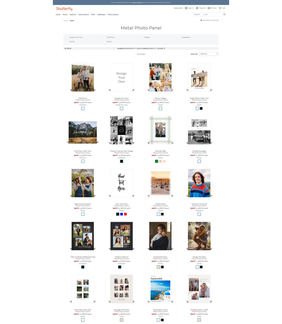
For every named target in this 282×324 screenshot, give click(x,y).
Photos (214, 8)
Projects (202, 8)
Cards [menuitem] (58, 15)
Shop (134, 2)
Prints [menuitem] (65, 15)
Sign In (191, 8)
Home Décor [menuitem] (83, 15)
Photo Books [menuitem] (113, 15)
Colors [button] (160, 48)
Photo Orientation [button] (145, 48)
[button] (82, 77)
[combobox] (209, 14)
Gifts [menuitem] (93, 15)
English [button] (178, 8)
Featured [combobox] (203, 54)
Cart (223, 8)
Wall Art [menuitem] (73, 15)
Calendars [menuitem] (101, 15)
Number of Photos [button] (125, 48)
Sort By (194, 54)
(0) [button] (211, 20)
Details (139, 2)
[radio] (82, 108)
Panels (65, 20)
